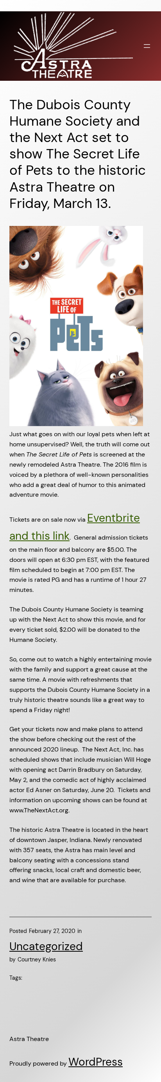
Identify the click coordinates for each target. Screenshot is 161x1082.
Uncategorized (46, 946)
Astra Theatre (29, 1039)
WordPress (95, 1062)
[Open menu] (147, 46)
